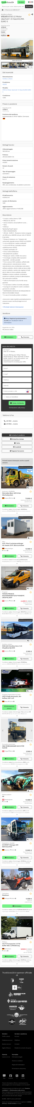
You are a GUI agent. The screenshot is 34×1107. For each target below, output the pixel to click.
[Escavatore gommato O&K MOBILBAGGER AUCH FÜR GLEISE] (17, 730)
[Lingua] (29, 2)
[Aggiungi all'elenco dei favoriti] (29, 15)
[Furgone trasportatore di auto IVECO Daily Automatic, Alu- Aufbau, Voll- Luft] (17, 681)
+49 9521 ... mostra (12, 421)
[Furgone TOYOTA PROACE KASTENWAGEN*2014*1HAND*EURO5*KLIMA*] (17, 578)
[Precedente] (3, 53)
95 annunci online (8, 329)
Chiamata (26, 337)
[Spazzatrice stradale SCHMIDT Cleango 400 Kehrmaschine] (17, 829)
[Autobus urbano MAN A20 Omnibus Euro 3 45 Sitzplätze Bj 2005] (17, 630)
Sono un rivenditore (12, 397)
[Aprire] (17, 513)
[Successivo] (31, 53)
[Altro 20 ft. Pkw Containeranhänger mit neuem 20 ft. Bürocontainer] (17, 528)
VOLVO (5, 84)
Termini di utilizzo (12, 1103)
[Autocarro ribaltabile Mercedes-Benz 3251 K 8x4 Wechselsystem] (17, 477)
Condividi (17, 447)
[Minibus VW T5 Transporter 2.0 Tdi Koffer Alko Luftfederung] (17, 928)
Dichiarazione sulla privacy (17, 407)
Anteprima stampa (18, 439)
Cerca (30, 6)
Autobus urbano (7, 79)
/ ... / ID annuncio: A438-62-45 (11, 10)
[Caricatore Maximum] (17, 879)
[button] (32, 2)
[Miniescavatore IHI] (17, 781)
